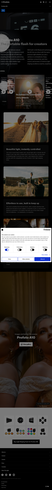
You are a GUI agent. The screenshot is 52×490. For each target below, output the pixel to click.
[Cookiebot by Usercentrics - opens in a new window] (44, 230)
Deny (9, 259)
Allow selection (26, 259)
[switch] (20, 250)
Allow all (42, 259)
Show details (45, 254)
